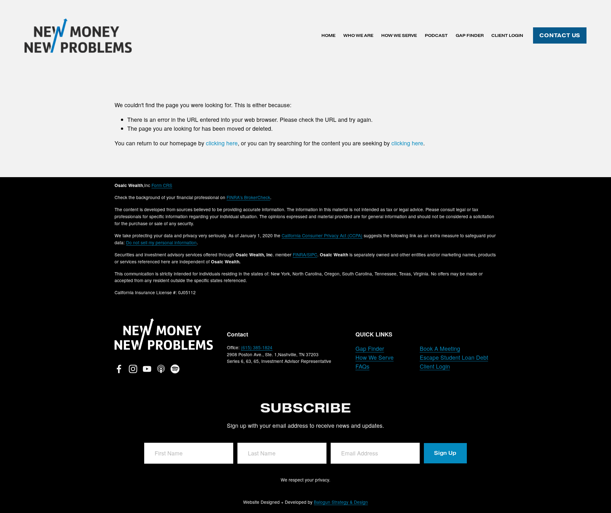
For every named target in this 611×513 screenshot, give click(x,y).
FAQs (362, 366)
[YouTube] (147, 368)
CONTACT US (559, 35)
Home (328, 35)
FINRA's (248, 197)
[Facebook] (119, 368)
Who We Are (358, 35)
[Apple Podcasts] (161, 368)
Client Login (507, 35)
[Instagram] (133, 368)
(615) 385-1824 (256, 347)
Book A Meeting (440, 348)
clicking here (222, 143)
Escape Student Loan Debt (454, 357)
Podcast (436, 35)
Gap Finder (470, 35)
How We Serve (399, 35)
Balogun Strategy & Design (341, 502)
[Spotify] (175, 368)
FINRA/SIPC (305, 254)
